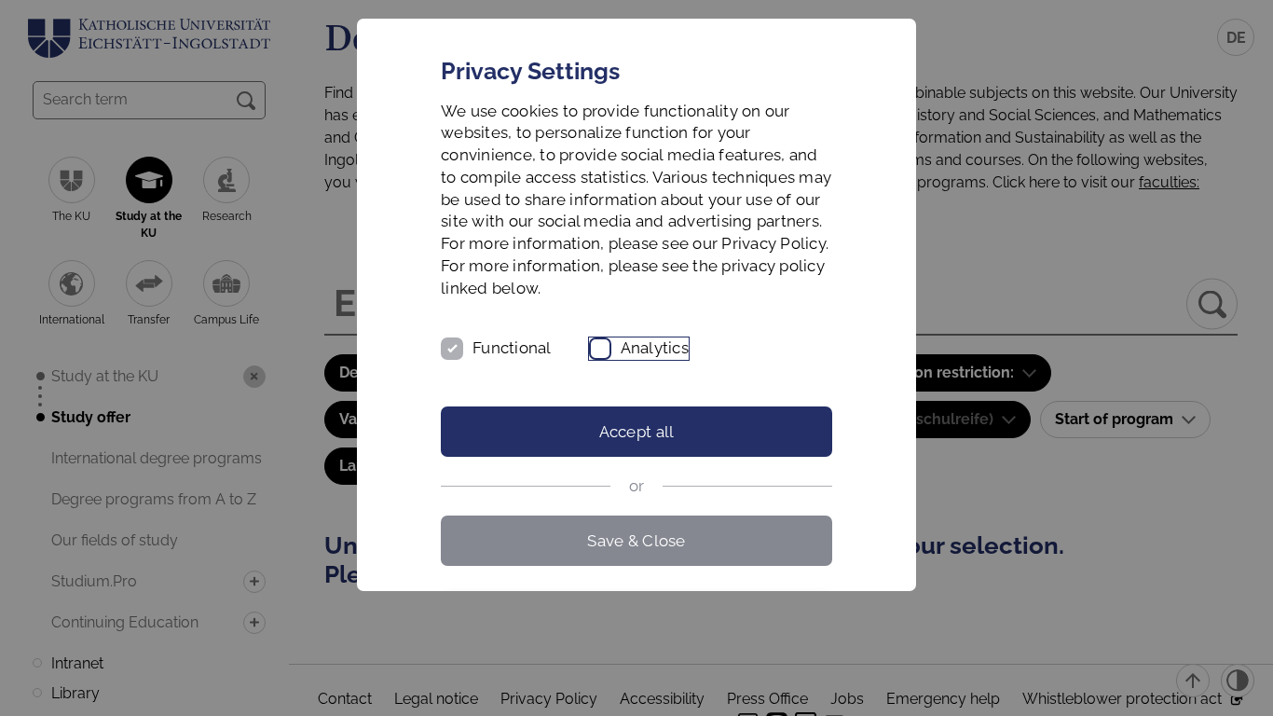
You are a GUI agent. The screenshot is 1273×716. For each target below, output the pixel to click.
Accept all (637, 431)
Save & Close (636, 540)
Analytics (655, 347)
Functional (512, 347)
